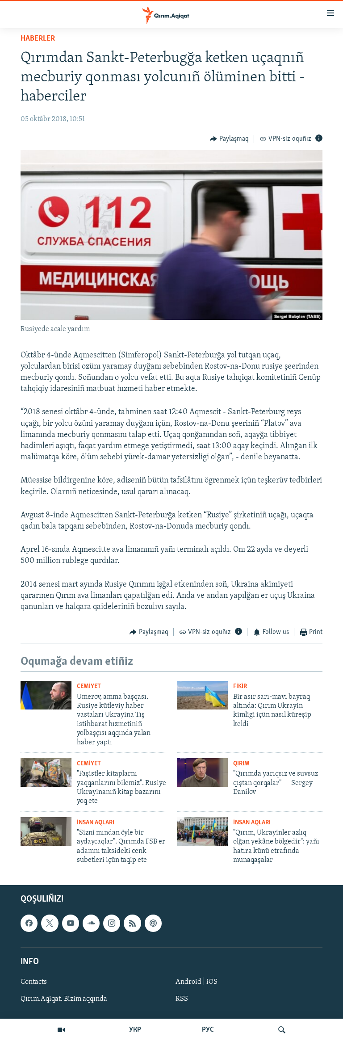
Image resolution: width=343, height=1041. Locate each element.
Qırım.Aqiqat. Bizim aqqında (64, 999)
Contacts (34, 982)
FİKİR (240, 686)
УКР (135, 1029)
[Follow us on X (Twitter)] (49, 923)
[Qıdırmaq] (281, 1030)
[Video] (61, 1030)
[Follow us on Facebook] (29, 923)
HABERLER (38, 39)
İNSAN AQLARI (95, 822)
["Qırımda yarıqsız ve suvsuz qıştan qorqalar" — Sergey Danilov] (202, 772)
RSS (182, 999)
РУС (208, 1029)
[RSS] (132, 923)
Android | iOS (197, 982)
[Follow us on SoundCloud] (91, 923)
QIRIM (241, 763)
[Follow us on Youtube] (70, 923)
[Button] (229, 139)
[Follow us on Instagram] (111, 923)
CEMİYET (89, 686)
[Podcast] (153, 923)
